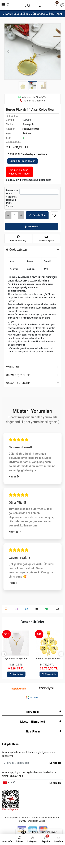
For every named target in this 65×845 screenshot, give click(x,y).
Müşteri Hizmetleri (32, 721)
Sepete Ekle (39, 215)
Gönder (57, 763)
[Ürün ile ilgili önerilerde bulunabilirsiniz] (58, 609)
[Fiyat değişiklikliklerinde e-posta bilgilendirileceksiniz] (48, 609)
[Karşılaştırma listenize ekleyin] (38, 609)
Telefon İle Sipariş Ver (34, 100)
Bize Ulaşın (32, 731)
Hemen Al (33, 226)
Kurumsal (32, 711)
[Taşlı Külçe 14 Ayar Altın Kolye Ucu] (16, 643)
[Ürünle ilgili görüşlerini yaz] (27, 609)
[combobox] (6, 783)
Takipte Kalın (10, 744)
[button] (8, 51)
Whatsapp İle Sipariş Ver (34, 97)
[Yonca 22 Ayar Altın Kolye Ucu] (49, 643)
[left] (4, 654)
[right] (61, 654)
